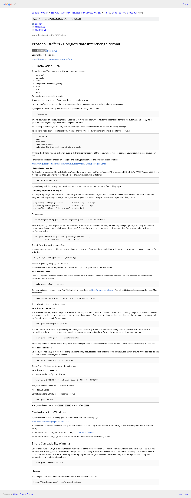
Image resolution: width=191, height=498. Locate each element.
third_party (118, 12)
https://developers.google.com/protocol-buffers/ (52, 59)
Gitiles (15, 494)
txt (180, 494)
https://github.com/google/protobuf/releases (50, 421)
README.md (40, 30)
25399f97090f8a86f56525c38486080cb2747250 (76, 12)
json (186, 494)
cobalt (35, 12)
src (108, 12)
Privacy (23, 494)
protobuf (132, 12)
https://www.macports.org (102, 290)
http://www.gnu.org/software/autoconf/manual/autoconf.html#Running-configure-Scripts (69, 164)
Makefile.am (40, 27)
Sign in (185, 4)
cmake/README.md (85, 432)
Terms (30, 494)
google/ (38, 24)
